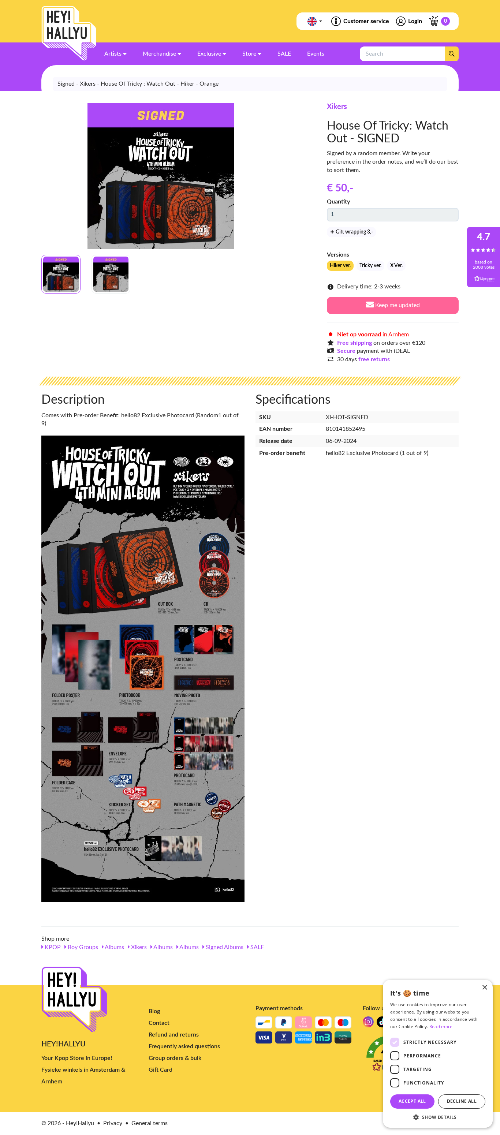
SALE (256, 947)
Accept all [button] (412, 1101)
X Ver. (396, 265)
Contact (159, 1023)
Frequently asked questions (184, 1046)
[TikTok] (382, 1023)
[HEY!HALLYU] (68, 33)
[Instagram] (368, 1023)
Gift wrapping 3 (354, 232)
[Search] (452, 53)
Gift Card (160, 1070)
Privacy (112, 1123)
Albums (114, 947)
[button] (437, 1116)
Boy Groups (82, 947)
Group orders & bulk (175, 1058)
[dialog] (438, 1054)
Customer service (366, 21)
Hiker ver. (340, 265)
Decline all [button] (462, 1101)
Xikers (337, 107)
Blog (154, 1011)
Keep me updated (397, 305)
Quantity (338, 202)
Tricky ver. (370, 265)
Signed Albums (223, 947)
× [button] (484, 987)
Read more (441, 1026)
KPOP (52, 947)
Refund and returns (174, 1035)
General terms (149, 1123)
